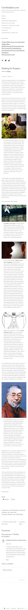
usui (14, 514)
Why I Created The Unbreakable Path (11, 48)
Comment (22, 580)
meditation (4, 512)
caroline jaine (5, 510)
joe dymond (22, 510)
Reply (7, 560)
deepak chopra (15, 510)
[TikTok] (9, 60)
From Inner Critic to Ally (8, 55)
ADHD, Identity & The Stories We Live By (13, 46)
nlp (9, 512)
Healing (9, 71)
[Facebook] (6, 60)
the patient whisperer (7, 514)
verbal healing (19, 514)
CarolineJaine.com (10, 7)
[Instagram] (2, 60)
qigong (12, 512)
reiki (15, 512)
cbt (10, 510)
